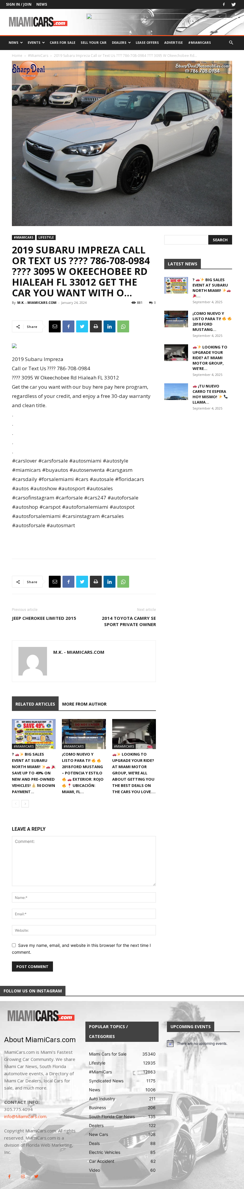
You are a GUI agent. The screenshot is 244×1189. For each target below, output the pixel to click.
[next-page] (25, 803)
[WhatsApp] (123, 326)
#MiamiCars (199, 42)
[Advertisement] (84, 539)
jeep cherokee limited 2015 (44, 618)
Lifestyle (46, 237)
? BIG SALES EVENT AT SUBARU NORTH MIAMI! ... (210, 287)
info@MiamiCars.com (25, 1116)
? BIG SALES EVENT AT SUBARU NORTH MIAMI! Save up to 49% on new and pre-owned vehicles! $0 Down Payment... (33, 772)
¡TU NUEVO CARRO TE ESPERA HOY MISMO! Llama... (209, 394)
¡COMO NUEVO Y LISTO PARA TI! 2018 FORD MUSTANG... (208, 321)
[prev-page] (15, 803)
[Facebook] (223, 4)
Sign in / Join (19, 4)
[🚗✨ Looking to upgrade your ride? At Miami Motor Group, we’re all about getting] (134, 734)
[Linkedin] (109, 326)
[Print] (96, 326)
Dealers (119, 42)
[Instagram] (23, 1176)
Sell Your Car (94, 42)
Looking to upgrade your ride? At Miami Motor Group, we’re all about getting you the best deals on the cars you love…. (134, 772)
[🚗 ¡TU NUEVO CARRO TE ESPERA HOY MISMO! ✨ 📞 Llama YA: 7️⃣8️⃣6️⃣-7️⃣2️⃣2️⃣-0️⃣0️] (176, 391)
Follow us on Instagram (33, 991)
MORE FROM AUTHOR (84, 704)
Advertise (173, 42)
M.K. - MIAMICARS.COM (37, 302)
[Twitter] (233, 4)
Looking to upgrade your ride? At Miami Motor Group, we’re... (210, 357)
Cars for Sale (62, 42)
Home (17, 55)
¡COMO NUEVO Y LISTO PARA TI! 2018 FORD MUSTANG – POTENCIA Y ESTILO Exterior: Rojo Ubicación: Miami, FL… (83, 772)
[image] (40, 1016)
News (41, 4)
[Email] (55, 326)
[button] (231, 43)
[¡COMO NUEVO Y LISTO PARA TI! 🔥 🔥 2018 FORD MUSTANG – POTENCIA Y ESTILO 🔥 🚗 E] (84, 734)
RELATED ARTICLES (35, 704)
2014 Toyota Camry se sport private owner (129, 621)
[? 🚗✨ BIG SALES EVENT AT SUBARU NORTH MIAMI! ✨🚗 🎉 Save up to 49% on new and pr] (34, 734)
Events (34, 42)
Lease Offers (147, 42)
